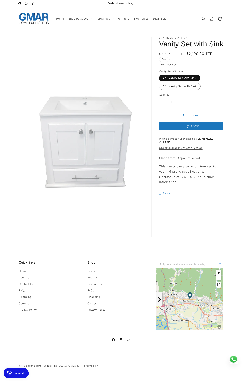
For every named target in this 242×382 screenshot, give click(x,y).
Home (23, 271)
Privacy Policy (28, 309)
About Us (25, 277)
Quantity (164, 94)
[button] (79, 19)
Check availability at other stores (180, 147)
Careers (24, 303)
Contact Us (26, 284)
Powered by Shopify (68, 366)
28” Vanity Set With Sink (180, 86)
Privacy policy (90, 366)
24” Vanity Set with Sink (179, 77)
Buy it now (191, 126)
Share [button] (166, 193)
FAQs (22, 290)
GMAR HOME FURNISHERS (42, 366)
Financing (25, 297)
